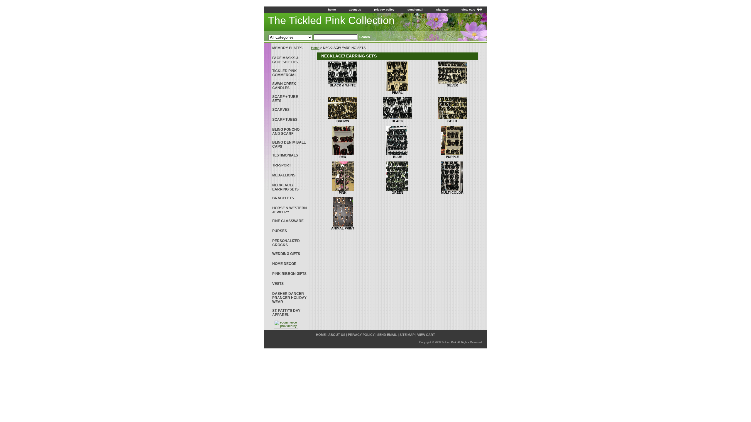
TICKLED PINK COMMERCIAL (284, 73)
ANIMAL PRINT (342, 228)
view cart (468, 9)
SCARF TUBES (284, 120)
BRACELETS (283, 198)
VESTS (278, 284)
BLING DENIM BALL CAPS (289, 144)
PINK (342, 192)
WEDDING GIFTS (286, 254)
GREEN (397, 192)
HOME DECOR (284, 264)
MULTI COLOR (452, 192)
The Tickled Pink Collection (331, 20)
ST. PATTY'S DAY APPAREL (286, 313)
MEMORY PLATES (287, 48)
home (332, 9)
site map (442, 9)
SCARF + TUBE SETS (285, 99)
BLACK (397, 121)
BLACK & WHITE (343, 85)
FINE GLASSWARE (288, 221)
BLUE (397, 157)
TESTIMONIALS (285, 155)
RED (342, 157)
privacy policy (384, 9)
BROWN (342, 121)
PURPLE (452, 157)
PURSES (279, 231)
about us (355, 9)
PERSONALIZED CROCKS (286, 243)
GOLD (452, 121)
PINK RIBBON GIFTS (289, 274)
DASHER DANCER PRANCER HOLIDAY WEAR (289, 298)
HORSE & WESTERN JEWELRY (289, 210)
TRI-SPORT (281, 165)
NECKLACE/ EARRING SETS (285, 187)
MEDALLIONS (283, 175)
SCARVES (281, 110)
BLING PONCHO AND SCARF (286, 131)
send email (415, 9)
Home (315, 48)
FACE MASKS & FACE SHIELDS (285, 60)
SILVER (452, 85)
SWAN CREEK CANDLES (284, 86)
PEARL (397, 92)
